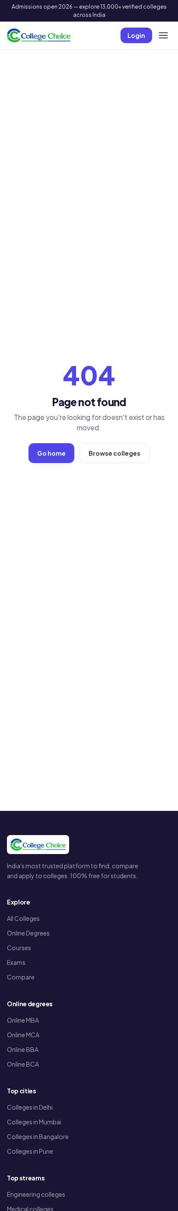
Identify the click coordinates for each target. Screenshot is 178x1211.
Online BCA (23, 1064)
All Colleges (23, 918)
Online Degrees (28, 933)
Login (136, 35)
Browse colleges (114, 453)
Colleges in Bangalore (38, 1136)
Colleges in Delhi (30, 1107)
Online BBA (22, 1049)
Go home (51, 453)
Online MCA (23, 1035)
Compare (21, 977)
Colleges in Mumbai (34, 1122)
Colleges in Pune (30, 1151)
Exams (16, 962)
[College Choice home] (38, 35)
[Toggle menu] (163, 35)
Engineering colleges (36, 1194)
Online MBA (23, 1020)
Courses (19, 947)
